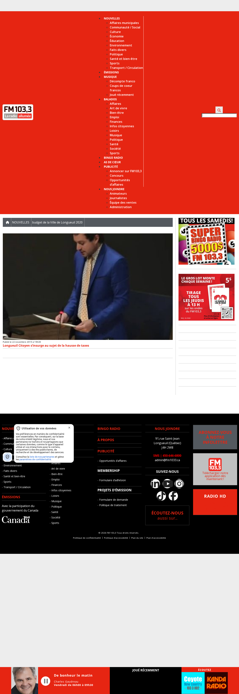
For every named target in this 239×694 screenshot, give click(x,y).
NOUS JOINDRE (167, 428)
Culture (115, 32)
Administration (121, 207)
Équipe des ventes (123, 202)
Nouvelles (112, 18)
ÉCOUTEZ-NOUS (167, 515)
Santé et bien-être (123, 59)
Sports (115, 63)
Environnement (121, 45)
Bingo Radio (113, 157)
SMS (156, 455)
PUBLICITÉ (105, 451)
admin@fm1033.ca (167, 460)
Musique (110, 77)
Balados (110, 99)
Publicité (111, 166)
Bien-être (117, 113)
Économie (117, 36)
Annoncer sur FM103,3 (126, 171)
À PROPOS (105, 440)
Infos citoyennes (122, 126)
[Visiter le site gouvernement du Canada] (16, 522)
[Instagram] (179, 483)
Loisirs (114, 131)
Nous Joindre (114, 189)
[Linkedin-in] (155, 483)
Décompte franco (122, 81)
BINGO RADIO (108, 428)
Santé (114, 144)
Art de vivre (118, 108)
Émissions (111, 72)
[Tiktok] (161, 496)
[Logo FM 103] (18, 119)
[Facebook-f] (173, 496)
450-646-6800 (172, 455)
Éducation (117, 41)
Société (115, 149)
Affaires (115, 104)
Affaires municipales (124, 23)
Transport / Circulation (126, 68)
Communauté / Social (125, 27)
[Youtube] (167, 483)
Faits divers (118, 50)
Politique (116, 54)
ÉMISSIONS (11, 497)
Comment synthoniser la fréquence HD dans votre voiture (215, 502)
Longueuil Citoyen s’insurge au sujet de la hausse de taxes (46, 345)
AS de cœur (112, 162)
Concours (116, 176)
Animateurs (118, 193)
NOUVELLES (11, 428)
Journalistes (118, 198)
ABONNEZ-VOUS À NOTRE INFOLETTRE (215, 437)
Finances (116, 122)
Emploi (114, 117)
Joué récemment (122, 95)
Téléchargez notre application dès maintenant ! (215, 476)
